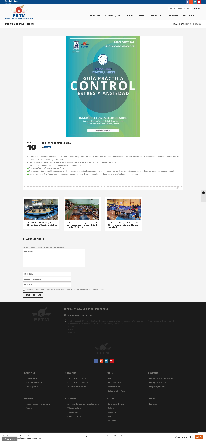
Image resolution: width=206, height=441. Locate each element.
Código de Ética (72, 412)
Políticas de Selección (74, 416)
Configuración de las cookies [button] (183, 437)
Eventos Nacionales (114, 382)
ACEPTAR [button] (199, 437)
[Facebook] (187, 2)
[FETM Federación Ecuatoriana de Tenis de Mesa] (103, 348)
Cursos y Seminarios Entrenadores (161, 378)
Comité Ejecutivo (32, 386)
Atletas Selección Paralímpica (77, 382)
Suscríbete (112, 420)
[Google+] (191, 2)
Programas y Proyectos (157, 386)
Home (175, 24)
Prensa (110, 416)
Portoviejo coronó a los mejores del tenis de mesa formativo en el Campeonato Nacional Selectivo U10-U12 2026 (82, 225)
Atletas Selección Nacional (76, 378)
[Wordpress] (195, 2)
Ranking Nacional (114, 386)
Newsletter (112, 412)
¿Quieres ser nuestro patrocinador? (38, 403)
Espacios (29, 408)
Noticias (7, 5)
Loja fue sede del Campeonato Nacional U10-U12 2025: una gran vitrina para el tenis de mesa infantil (123, 225)
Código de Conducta (74, 408)
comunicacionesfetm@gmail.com (80, 315)
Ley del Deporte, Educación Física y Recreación (83, 403)
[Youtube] (199, 2)
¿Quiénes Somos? (32, 378)
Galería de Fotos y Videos (116, 390)
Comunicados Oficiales (11, 1)
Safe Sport (8, 3)
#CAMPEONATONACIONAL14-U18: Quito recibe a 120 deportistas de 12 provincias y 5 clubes (41, 224)
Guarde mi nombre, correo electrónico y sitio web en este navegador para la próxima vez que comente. (66, 290)
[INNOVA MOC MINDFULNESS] (103, 86)
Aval (109, 378)
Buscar (197, 8)
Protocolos (153, 403)
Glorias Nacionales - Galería (76, 386)
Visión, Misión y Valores (34, 382)
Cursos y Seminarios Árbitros (159, 382)
